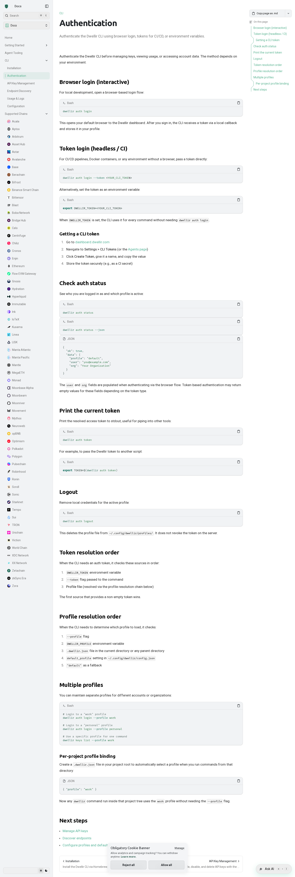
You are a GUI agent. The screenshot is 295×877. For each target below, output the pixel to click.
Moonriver (18, 403)
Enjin (15, 258)
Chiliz (15, 243)
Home (8, 37)
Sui (14, 517)
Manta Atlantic (21, 349)
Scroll (15, 486)
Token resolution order (89, 552)
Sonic (15, 494)
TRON (15, 525)
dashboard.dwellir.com (92, 242)
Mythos (16, 418)
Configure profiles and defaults (86, 845)
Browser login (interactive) (94, 82)
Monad (16, 380)
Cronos (16, 250)
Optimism (18, 441)
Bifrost (16, 182)
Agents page (137, 249)
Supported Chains (16, 113)
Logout (68, 492)
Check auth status (82, 283)
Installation (14, 68)
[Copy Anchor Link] (132, 82)
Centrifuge (19, 235)
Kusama (17, 327)
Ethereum (18, 266)
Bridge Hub (19, 220)
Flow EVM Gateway (24, 273)
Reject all (128, 865)
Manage (179, 848)
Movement (19, 410)
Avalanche (18, 159)
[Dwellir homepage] (6, 6)
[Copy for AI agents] (288, 13)
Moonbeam (19, 395)
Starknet (17, 502)
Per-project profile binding (87, 756)
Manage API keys (75, 831)
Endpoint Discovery (19, 91)
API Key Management (21, 83)
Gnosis (16, 281)
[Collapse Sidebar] (47, 6)
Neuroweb (18, 426)
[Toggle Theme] (43, 870)
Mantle (16, 365)
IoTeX (15, 319)
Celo (15, 228)
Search (28, 15)
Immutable (19, 304)
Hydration (18, 289)
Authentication (16, 75)
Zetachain (18, 570)
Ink (14, 311)
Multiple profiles (81, 685)
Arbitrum (17, 136)
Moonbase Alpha (23, 388)
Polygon (17, 456)
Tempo (16, 509)
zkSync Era (19, 578)
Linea (15, 334)
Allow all (166, 865)
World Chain (19, 547)
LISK (14, 342)
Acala (15, 121)
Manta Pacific (21, 357)
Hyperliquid (19, 296)
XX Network (19, 563)
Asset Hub (18, 144)
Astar (15, 151)
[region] (151, 111)
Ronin (15, 479)
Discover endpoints (77, 838)
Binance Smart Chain (25, 190)
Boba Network (21, 212)
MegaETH (18, 372)
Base (15, 167)
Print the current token (89, 410)
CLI (7, 60)
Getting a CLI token (79, 233)
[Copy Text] (238, 102)
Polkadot (17, 448)
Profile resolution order (90, 616)
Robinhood (19, 471)
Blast (15, 205)
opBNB (16, 433)
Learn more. (128, 856)
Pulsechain (19, 464)
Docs (18, 6)
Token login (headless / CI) (93, 148)
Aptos (16, 129)
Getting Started (14, 45)
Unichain (17, 532)
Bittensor (18, 197)
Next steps (73, 820)
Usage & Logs (15, 98)
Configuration (16, 106)
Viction (16, 540)
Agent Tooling (13, 52)
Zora (15, 585)
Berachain (18, 174)
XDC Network (20, 555)
